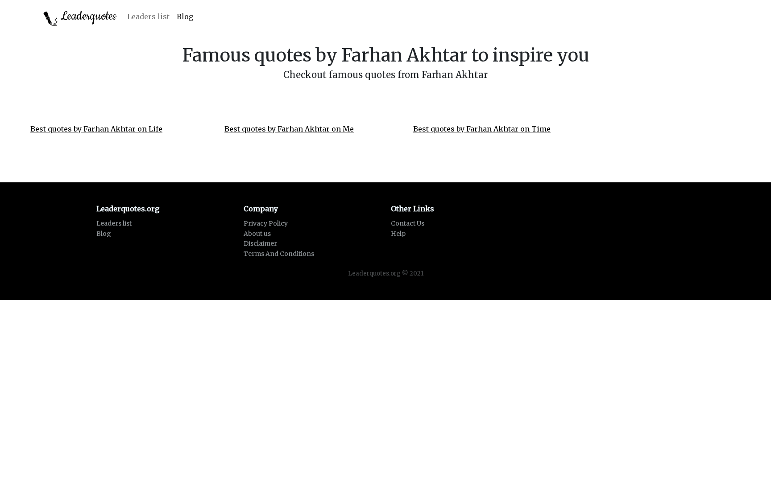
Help (398, 234)
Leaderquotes (87, 16)
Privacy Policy (266, 223)
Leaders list (148, 16)
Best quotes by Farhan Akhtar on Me (289, 128)
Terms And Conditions (279, 254)
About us (257, 234)
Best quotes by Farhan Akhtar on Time (482, 128)
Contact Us (407, 223)
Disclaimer (260, 243)
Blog (185, 16)
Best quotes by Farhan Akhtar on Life (96, 128)
